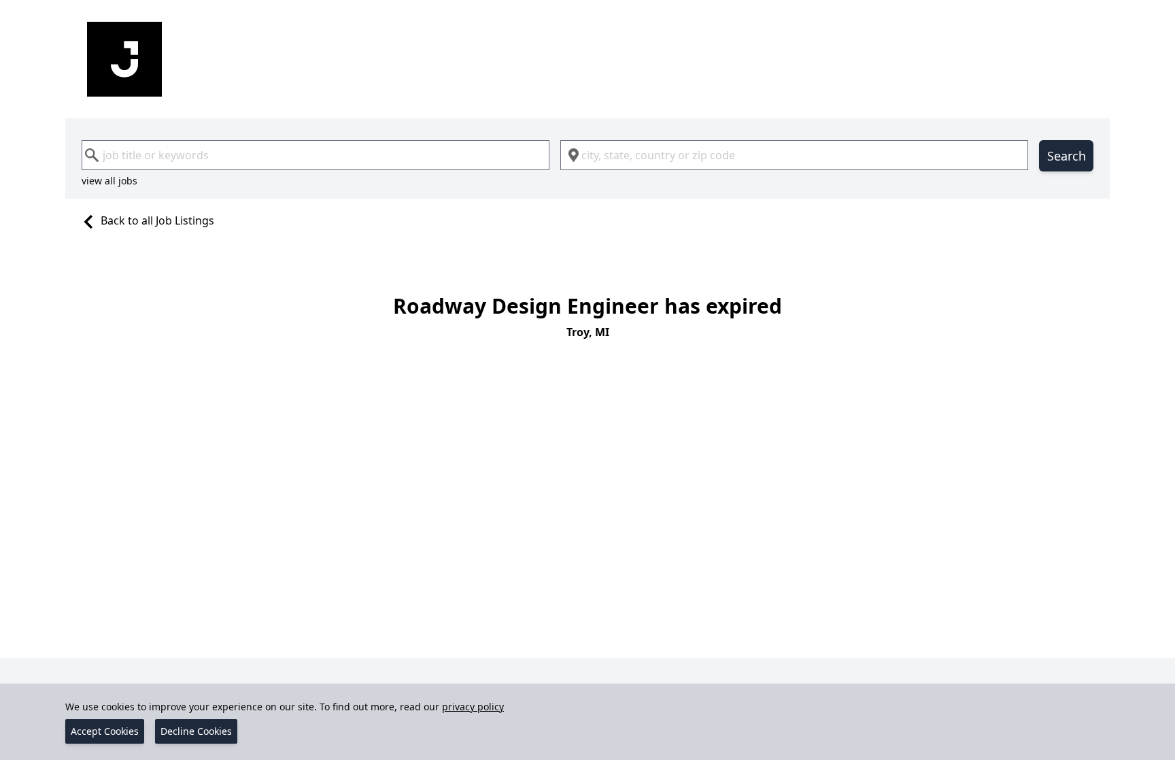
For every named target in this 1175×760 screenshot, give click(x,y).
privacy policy (473, 706)
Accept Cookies (105, 731)
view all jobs (109, 180)
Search (1066, 156)
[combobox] (315, 155)
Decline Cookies (196, 731)
